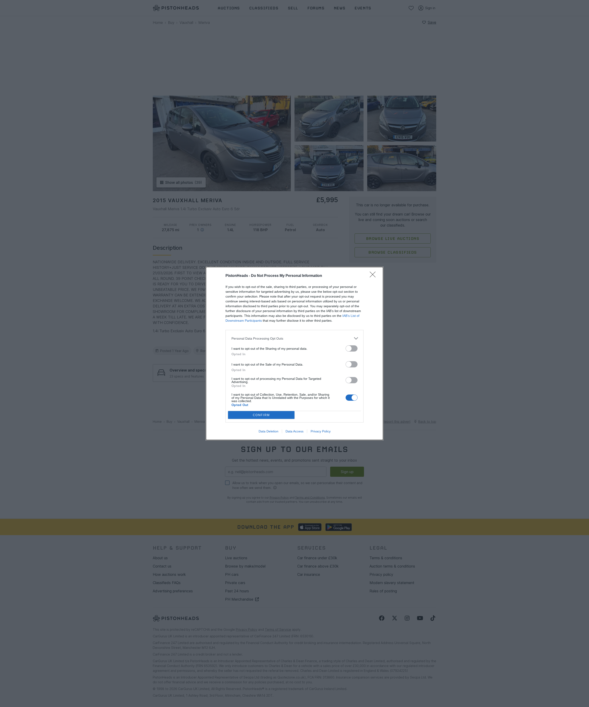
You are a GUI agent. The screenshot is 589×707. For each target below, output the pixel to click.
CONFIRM (261, 415)
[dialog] (294, 353)
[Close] (374, 276)
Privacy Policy (321, 431)
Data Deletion (268, 431)
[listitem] (294, 338)
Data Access (294, 431)
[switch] (352, 348)
